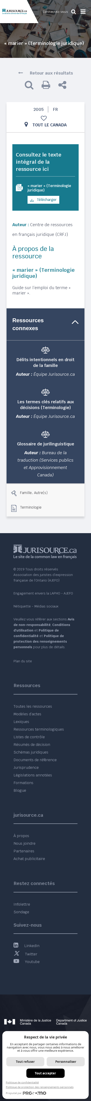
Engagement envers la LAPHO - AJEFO (43, 593)
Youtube (32, 961)
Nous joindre (24, 843)
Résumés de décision (32, 744)
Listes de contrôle (29, 737)
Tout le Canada (49, 125)
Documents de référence (35, 759)
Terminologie (31, 507)
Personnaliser (65, 1062)
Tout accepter (45, 1073)
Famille (26, 492)
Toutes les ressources (33, 706)
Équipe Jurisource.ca (54, 374)
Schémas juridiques (31, 752)
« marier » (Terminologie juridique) (49, 188)
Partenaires (24, 851)
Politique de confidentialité (22, 1082)
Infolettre (22, 904)
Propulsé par (14, 1093)
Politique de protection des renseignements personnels (40, 1087)
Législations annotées (33, 775)
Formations (23, 782)
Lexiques (21, 721)
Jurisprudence (26, 767)
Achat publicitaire (29, 858)
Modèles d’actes (27, 714)
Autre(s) (41, 492)
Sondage (21, 912)
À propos (21, 835)
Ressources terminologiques (39, 729)
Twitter (31, 954)
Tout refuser (25, 1062)
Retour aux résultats (51, 73)
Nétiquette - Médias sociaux (36, 606)
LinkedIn (31, 945)
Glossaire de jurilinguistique (45, 444)
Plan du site (23, 661)
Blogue (20, 790)
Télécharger (46, 199)
